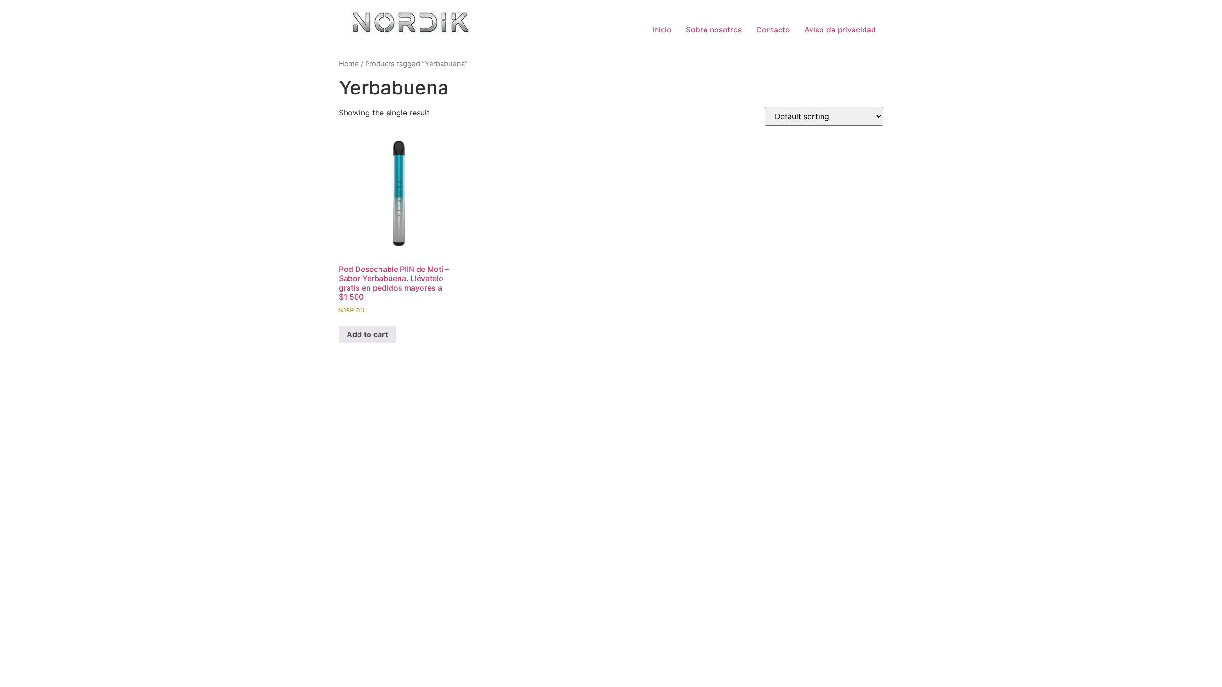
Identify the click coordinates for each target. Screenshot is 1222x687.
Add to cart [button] (367, 334)
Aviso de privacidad (840, 29)
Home (349, 64)
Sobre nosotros (714, 29)
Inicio (662, 29)
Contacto (773, 29)
